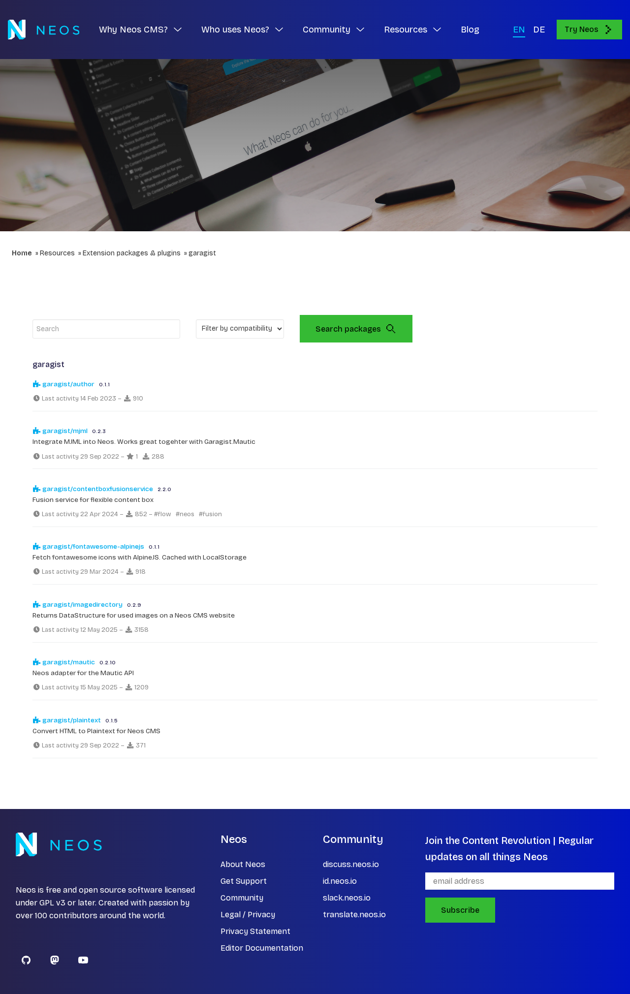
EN (519, 29)
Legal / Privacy (247, 914)
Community (241, 897)
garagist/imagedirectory (82, 604)
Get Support (243, 881)
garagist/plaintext (71, 720)
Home (22, 253)
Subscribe (460, 910)
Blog (470, 29)
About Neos (242, 864)
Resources (57, 253)
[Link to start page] (43, 29)
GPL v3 (52, 902)
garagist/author (67, 384)
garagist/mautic (68, 662)
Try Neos (581, 29)
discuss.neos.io (351, 864)
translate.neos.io (354, 914)
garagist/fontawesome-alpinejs (92, 546)
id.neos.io (340, 881)
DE (539, 29)
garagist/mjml (64, 431)
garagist (202, 253)
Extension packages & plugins (132, 253)
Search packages (348, 329)
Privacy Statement (255, 931)
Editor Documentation (261, 948)
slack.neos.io (347, 897)
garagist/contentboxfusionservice (97, 489)
